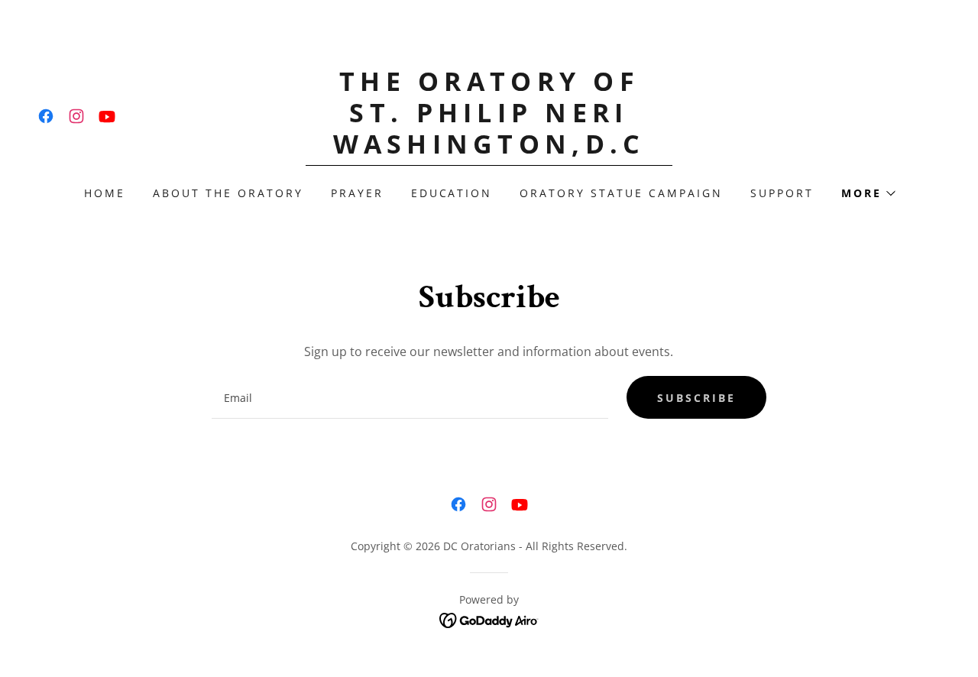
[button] (867, 193)
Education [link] (452, 193)
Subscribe (696, 397)
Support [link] (782, 193)
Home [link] (104, 193)
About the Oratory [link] (228, 193)
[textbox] (409, 397)
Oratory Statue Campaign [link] (621, 193)
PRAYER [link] (357, 193)
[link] (46, 116)
